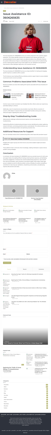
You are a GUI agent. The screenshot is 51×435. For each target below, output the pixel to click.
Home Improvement (8, 399)
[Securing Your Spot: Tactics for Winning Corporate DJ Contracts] (6, 275)
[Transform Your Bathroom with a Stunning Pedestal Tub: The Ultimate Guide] (6, 305)
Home (5, 8)
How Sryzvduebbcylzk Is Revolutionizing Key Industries (17, 95)
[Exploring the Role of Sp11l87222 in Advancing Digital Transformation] (30, 95)
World (8, 8)
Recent (24, 269)
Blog (5, 393)
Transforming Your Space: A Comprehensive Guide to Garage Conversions (41, 364)
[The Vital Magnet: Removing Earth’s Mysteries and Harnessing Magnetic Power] (6, 297)
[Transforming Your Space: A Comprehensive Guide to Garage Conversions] (30, 363)
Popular (9, 269)
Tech (5, 391)
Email (4, 254)
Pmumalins (6, 384)
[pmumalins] (10, 2)
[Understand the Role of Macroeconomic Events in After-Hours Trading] (6, 290)
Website (28, 254)
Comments (41, 269)
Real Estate (6, 403)
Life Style (6, 395)
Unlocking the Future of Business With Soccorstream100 (24, 220)
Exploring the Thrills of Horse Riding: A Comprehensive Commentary (28, 280)
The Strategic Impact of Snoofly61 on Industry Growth (40, 220)
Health (5, 397)
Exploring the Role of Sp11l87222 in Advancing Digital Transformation (41, 95)
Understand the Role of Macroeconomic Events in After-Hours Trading (28, 288)
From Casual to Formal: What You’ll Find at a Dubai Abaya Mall (23, 343)
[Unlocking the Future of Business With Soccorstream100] (25, 213)
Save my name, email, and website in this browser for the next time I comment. (21, 259)
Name (4, 249)
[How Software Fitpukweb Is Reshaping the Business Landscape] (10, 213)
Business (6, 388)
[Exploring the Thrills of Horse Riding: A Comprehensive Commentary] (6, 282)
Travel (5, 401)
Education (6, 405)
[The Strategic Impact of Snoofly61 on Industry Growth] (41, 213)
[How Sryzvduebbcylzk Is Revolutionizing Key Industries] (6, 95)
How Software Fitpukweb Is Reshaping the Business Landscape (10, 220)
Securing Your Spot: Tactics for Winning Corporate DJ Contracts (27, 274)
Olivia (6, 21)
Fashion (5, 407)
